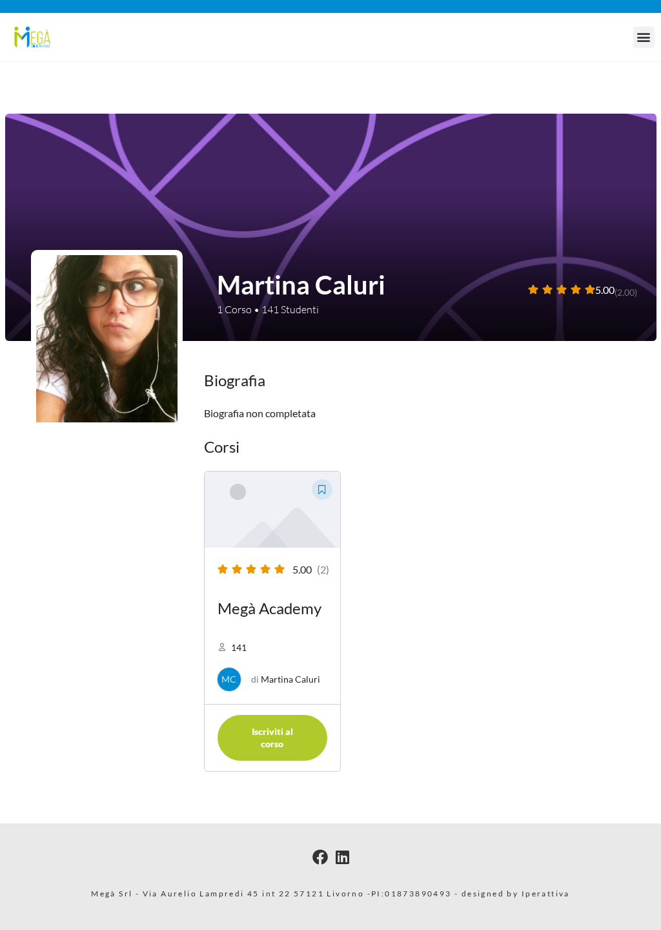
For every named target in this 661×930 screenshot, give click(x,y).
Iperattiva (546, 893)
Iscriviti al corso (272, 737)
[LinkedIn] (342, 857)
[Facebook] (320, 857)
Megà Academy (269, 608)
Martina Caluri (290, 679)
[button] (644, 37)
